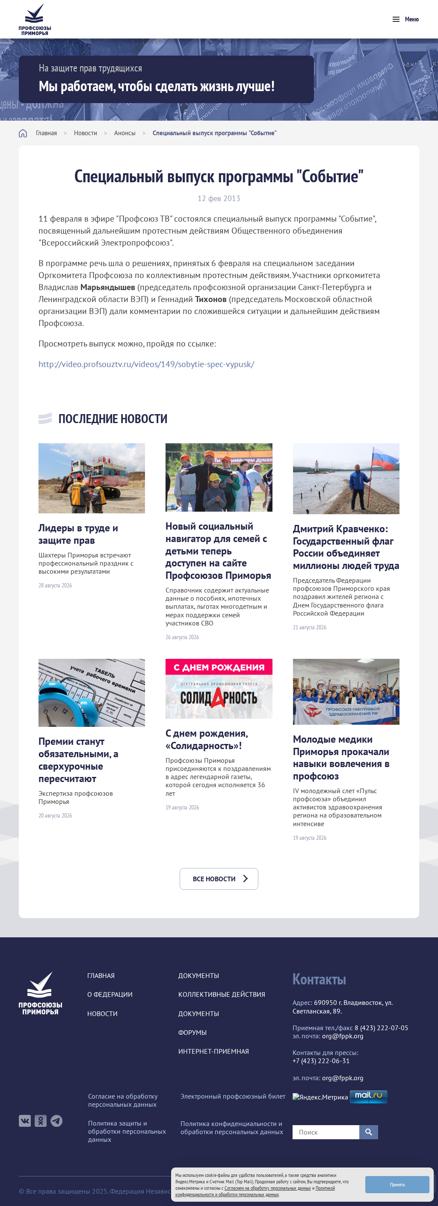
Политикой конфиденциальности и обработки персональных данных (255, 1191)
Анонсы (125, 133)
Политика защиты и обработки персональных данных (127, 1131)
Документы (198, 976)
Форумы (192, 1032)
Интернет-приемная (213, 1051)
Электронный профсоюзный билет (233, 1096)
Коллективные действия (221, 994)
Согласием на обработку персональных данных (268, 1188)
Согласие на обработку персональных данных (122, 1100)
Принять (397, 1184)
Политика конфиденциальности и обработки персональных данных (232, 1128)
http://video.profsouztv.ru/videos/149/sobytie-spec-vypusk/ (146, 364)
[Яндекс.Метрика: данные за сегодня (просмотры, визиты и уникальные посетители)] (320, 1097)
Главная (46, 133)
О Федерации (110, 994)
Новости (85, 133)
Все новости (214, 878)
